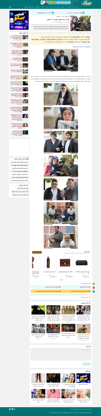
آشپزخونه (38, 7)
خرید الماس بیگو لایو (84, 287)
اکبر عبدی (59, 39)
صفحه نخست (89, 409)
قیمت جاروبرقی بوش (23, 191)
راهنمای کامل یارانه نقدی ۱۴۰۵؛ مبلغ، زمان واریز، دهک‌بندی (47, 291)
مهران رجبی (42, 39)
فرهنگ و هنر (68, 7)
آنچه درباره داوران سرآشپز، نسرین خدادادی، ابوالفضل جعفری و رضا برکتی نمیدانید (53, 318)
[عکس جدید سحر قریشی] (61, 94)
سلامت (42, 7)
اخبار (73, 7)
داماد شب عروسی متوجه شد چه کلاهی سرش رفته (68, 401)
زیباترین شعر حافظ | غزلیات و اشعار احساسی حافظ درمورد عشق (19, 162)
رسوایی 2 (88, 37)
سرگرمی (63, 7)
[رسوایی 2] (61, 118)
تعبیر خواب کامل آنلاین (22, 188)
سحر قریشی (71, 42)
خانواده (58, 7)
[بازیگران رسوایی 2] (61, 142)
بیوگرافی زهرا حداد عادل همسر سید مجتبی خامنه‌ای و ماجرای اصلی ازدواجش (38, 318)
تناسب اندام (53, 7)
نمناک (77, 7)
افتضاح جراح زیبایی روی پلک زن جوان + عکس (83, 401)
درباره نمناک (82, 409)
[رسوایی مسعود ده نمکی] (61, 213)
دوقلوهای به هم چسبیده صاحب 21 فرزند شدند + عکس (53, 401)
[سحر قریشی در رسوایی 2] (61, 60)
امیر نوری (84, 42)
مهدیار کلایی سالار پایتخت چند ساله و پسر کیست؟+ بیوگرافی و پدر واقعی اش (83, 336)
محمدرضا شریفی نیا (51, 39)
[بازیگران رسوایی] (61, 237)
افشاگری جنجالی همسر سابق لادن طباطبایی (38, 335)
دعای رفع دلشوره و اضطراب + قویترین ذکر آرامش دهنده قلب (20, 165)
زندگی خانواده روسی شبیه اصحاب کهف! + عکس (53, 385)
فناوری (25, 7)
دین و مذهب (31, 7)
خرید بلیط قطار (15, 195)
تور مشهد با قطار (24, 195)
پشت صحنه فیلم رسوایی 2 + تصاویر (58, 19)
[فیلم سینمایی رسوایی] (61, 189)
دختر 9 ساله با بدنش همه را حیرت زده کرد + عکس (38, 385)
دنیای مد (47, 7)
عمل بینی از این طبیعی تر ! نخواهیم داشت (69, 385)
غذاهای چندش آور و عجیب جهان (52, 287)
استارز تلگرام (14, 191)
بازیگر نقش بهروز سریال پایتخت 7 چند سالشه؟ (53, 335)
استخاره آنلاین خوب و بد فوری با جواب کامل (79, 291)
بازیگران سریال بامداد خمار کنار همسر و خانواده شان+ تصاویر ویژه (68, 335)
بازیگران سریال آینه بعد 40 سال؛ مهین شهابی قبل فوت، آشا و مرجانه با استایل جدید (83, 318)
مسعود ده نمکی (76, 37)
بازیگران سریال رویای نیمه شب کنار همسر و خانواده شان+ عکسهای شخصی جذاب (68, 318)
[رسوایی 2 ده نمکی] (61, 166)
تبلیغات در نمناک (74, 409)
